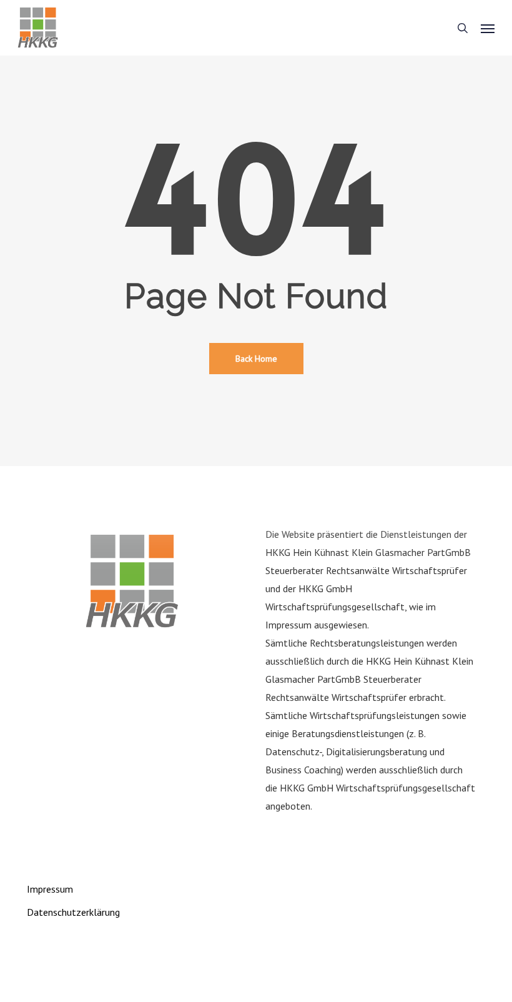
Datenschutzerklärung (73, 912)
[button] (488, 28)
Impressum (50, 889)
